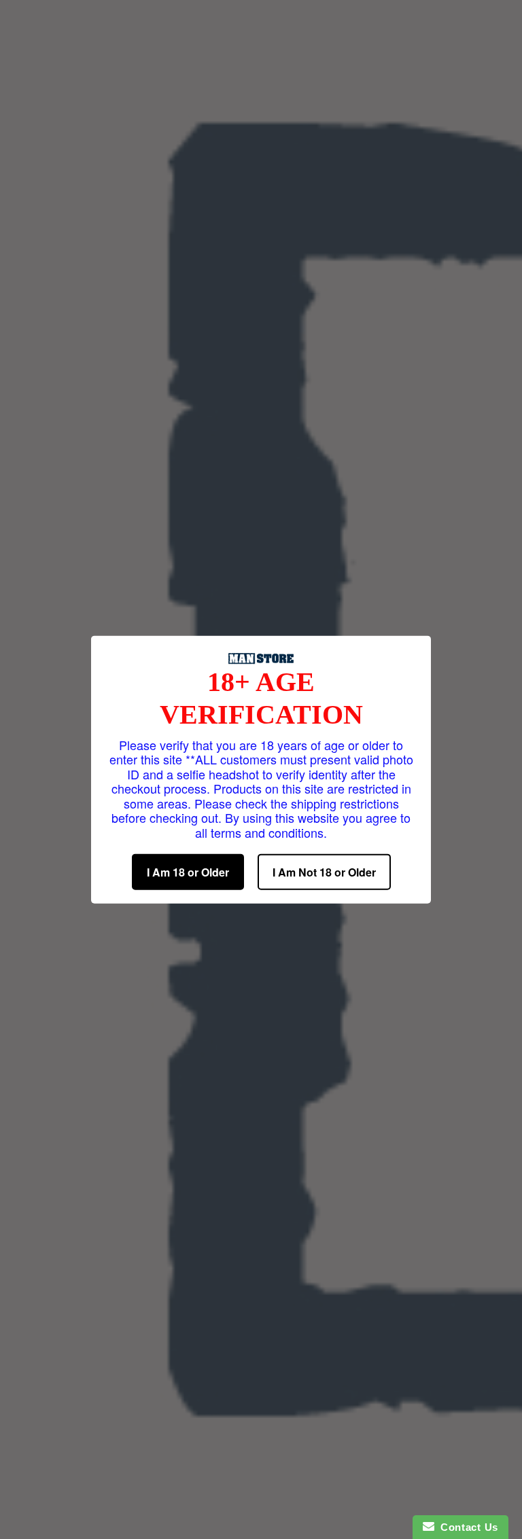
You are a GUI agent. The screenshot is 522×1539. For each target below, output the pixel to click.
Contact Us (466, 1527)
